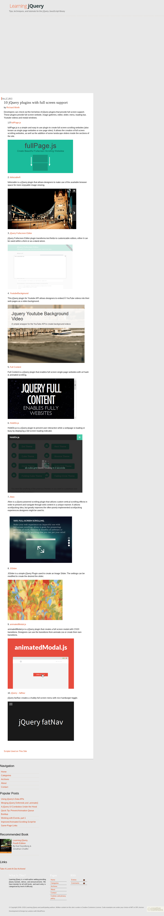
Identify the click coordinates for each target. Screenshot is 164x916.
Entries (73, 880)
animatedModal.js (18, 624)
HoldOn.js (14, 423)
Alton (12, 497)
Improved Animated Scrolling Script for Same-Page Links (18, 824)
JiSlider (13, 568)
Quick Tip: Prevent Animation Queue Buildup (17, 812)
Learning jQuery (26, 6)
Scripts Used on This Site (15, 751)
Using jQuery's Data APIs (12, 799)
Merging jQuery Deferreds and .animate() (19, 803)
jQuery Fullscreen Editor (21, 233)
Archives (5, 779)
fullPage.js (16, 123)
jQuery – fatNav (18, 693)
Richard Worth (13, 107)
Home (4, 772)
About (3, 783)
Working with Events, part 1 (13, 818)
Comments (75, 883)
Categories (6, 775)
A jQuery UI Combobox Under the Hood (19, 807)
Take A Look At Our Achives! (12, 869)
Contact (4, 787)
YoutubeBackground (19, 293)
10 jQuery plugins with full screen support (36, 102)
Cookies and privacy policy (58, 897)
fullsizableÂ (15, 177)
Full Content (15, 367)
